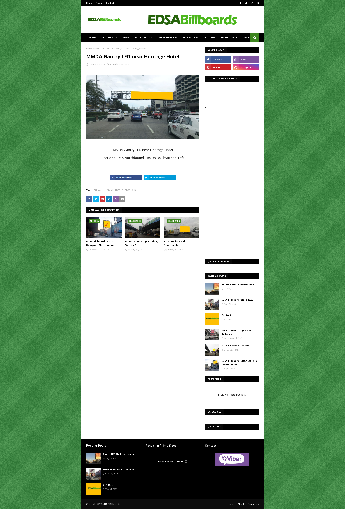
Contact (110, 2)
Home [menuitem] (92, 37)
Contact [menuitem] (248, 37)
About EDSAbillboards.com (237, 284)
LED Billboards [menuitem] (167, 37)
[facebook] (240, 3)
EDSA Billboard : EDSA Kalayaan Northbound (100, 243)
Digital (110, 190)
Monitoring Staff (97, 64)
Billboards (99, 190)
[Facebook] (89, 199)
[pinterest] (257, 3)
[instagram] (252, 3)
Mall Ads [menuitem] (209, 37)
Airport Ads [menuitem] (190, 37)
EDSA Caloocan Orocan (235, 345)
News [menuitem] (126, 37)
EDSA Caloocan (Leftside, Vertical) (141, 243)
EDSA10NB (99, 48)
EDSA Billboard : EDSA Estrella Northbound (239, 362)
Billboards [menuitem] (142, 37)
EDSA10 (119, 190)
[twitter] (246, 3)
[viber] (246, 59)
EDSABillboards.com (114, 504)
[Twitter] (96, 199)
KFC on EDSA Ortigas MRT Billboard (236, 332)
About (99, 2)
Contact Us (253, 504)
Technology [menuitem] (229, 37)
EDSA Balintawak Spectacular (175, 243)
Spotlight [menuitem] (108, 37)
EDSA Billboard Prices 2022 (236, 299)
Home (89, 2)
